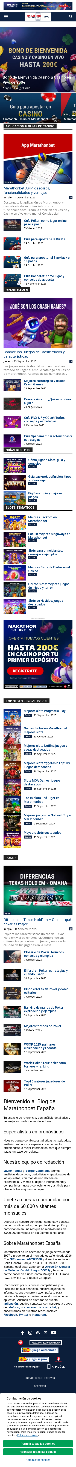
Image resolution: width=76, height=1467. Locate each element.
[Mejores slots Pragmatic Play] (12, 718)
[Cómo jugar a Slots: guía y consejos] (15, 465)
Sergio (7, 88)
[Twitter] (45, 1333)
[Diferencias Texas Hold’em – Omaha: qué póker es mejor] (38, 890)
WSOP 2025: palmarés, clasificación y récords (40, 1046)
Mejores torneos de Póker (42, 1026)
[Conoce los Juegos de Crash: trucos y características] (38, 323)
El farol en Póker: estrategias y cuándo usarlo (46, 972)
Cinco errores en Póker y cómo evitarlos (46, 990)
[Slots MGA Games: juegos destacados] (12, 787)
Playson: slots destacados (42, 832)
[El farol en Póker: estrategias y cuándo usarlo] (12, 975)
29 (71, 197)
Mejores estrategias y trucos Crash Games (44, 382)
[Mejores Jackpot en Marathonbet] (15, 522)
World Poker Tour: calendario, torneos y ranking (45, 1064)
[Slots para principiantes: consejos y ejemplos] (15, 556)
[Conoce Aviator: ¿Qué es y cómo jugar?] (12, 404)
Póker (7, 914)
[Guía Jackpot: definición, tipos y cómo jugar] (15, 482)
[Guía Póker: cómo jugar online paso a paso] (12, 225)
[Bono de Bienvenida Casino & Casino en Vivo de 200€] (38, 59)
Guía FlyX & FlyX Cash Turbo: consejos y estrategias (44, 419)
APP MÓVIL (58, 1366)
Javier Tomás (13, 1170)
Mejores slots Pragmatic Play (45, 711)
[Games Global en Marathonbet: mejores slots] (12, 735)
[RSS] (38, 1333)
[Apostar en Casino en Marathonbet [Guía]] (30, 115)
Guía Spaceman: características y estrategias (48, 437)
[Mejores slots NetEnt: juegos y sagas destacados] (12, 752)
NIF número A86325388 (26, 1259)
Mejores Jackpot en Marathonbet (42, 519)
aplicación (11, 1303)
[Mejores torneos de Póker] (12, 1030)
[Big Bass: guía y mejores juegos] (15, 499)
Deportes (9, 182)
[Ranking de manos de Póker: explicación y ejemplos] (12, 1012)
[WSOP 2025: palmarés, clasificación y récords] (12, 1049)
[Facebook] (22, 1333)
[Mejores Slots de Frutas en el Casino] (15, 573)
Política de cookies (27, 1435)
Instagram (39, 1314)
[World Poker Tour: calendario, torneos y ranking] (12, 1067)
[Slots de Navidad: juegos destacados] (15, 606)
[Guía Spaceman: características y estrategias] (12, 440)
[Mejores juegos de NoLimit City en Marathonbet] (12, 822)
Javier (7, 361)
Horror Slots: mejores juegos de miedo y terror (48, 585)
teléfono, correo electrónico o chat (32, 1307)
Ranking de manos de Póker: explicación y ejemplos (44, 1009)
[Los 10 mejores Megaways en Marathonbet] (15, 539)
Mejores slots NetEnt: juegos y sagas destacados (45, 747)
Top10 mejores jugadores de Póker (44, 1083)
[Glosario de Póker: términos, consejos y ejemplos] (12, 956)
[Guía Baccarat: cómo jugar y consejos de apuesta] (12, 280)
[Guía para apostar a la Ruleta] (12, 243)
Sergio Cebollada (37, 1170)
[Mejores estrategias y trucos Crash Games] (12, 385)
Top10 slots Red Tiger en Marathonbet (42, 800)
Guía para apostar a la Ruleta (44, 239)
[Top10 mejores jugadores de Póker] (12, 1086)
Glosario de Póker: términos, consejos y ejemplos (44, 953)
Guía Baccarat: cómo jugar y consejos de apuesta (44, 277)
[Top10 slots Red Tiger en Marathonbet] (12, 805)
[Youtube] (53, 1333)
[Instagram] (30, 1333)
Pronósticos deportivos (40, 1378)
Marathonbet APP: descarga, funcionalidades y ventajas (27, 190)
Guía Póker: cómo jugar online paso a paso (45, 222)
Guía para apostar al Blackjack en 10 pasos (47, 259)
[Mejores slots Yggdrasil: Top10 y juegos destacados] (12, 770)
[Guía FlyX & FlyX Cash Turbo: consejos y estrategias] (12, 422)
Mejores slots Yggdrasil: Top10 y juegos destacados (47, 765)
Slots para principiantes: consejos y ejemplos (45, 552)
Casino (32, 467)
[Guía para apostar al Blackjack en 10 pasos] (12, 262)
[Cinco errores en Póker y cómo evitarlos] (12, 993)
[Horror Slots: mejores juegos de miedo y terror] (15, 589)
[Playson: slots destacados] (12, 839)
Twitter (23, 1314)
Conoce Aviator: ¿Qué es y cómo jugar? (47, 401)
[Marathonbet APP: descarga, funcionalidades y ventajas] (38, 159)
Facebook (10, 1314)
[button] (71, 16)
